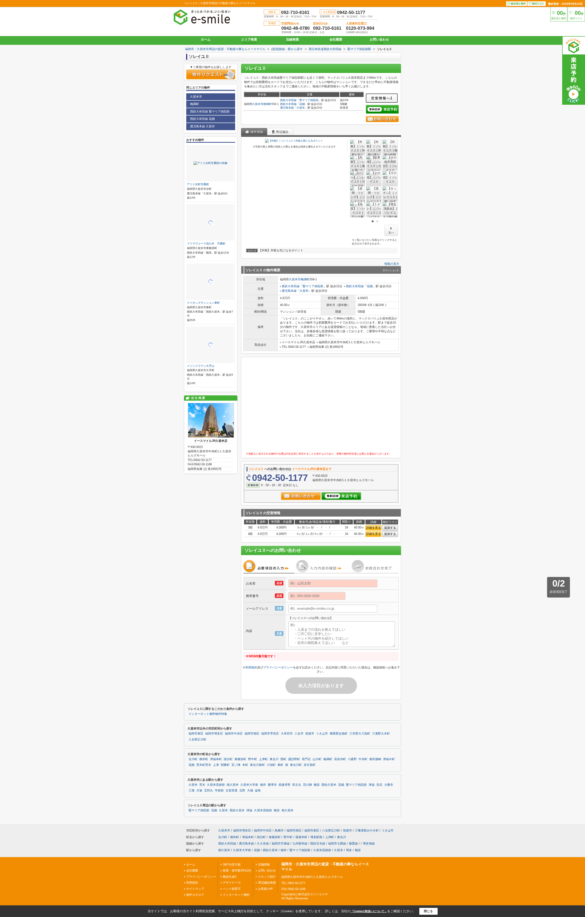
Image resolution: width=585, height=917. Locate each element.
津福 (372, 784)
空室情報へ (381, 98)
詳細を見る (373, 527)
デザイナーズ (232, 882)
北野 (242, 790)
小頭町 (271, 765)
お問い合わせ (379, 41)
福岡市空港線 (281, 843)
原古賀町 (310, 765)
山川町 (317, 759)
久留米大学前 (249, 784)
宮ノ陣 (235, 765)
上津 (216, 765)
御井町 (203, 759)
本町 (245, 765)
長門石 (306, 759)
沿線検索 (292, 41)
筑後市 (309, 733)
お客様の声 (265, 888)
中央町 (363, 759)
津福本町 (216, 759)
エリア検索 (249, 41)
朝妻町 (225, 765)
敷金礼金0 (229, 876)
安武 (379, 784)
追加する (390, 527)
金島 (258, 790)
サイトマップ (195, 888)
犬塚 (199, 790)
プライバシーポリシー (278, 667)
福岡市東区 (196, 733)
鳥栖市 (279, 830)
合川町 (193, 759)
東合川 (274, 759)
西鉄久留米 (329, 784)
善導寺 (272, 784)
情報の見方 (391, 263)
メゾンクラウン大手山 (200, 365)
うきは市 (322, 733)
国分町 (228, 759)
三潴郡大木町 (381, 733)
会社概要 (336, 41)
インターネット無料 (236, 894)
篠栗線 (353, 843)
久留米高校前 (216, 784)
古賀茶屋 (231, 790)
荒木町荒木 (203, 765)
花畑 (302, 104)
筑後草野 (284, 784)
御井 (263, 784)
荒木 (202, 784)
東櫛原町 (240, 759)
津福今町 (389, 759)
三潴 (191, 790)
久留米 (301, 107)
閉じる (428, 911)
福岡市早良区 (270, 733)
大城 (250, 790)
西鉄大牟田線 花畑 (202, 119)
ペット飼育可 (232, 888)
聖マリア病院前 (309, 100)
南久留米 (233, 784)
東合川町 (296, 765)
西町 (283, 759)
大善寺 (388, 784)
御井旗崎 (375, 759)
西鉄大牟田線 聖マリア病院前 (210, 111)
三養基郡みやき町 (367, 830)
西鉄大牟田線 (288, 100)
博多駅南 (316, 837)
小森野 (352, 759)
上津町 (263, 759)
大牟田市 (287, 733)
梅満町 (267, 104)
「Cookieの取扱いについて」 (369, 911)
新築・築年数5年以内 (237, 870)
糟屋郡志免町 (339, 733)
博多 (349, 850)
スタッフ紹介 (267, 876)
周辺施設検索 (267, 882)
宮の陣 (307, 784)
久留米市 (257, 104)
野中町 (252, 759)
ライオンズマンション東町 (203, 302)
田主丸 (296, 784)
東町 (280, 765)
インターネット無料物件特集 (208, 714)
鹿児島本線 (287, 107)
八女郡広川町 (197, 739)
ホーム (205, 41)
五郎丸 (208, 790)
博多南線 (369, 843)
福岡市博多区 (214, 733)
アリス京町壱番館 (198, 184)
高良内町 (340, 759)
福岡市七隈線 (337, 843)
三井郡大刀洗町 (359, 733)
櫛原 (317, 784)
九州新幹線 (299, 843)
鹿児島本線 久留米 (202, 126)
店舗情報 (264, 864)
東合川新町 (257, 765)
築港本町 (301, 837)
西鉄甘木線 (317, 843)
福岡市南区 (252, 733)
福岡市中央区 (234, 733)
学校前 (219, 790)
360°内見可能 (232, 864)
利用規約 (251, 667)
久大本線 (263, 843)
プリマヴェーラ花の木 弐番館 (206, 243)
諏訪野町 (294, 759)
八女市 (299, 733)
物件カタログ (195, 894)
